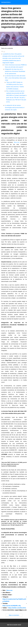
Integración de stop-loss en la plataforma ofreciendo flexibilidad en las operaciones (15, 71)
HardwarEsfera (5, 2)
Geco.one (16, 142)
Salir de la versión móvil (14, 625)
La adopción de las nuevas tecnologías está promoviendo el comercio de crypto (14, 107)
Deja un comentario (14, 615)
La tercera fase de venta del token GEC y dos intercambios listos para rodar (15, 78)
